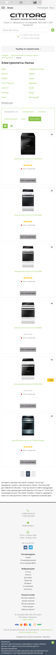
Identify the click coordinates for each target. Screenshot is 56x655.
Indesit (32, 73)
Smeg (31, 92)
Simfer (32, 87)
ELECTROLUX (7, 83)
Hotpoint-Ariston (36, 69)
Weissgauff (34, 97)
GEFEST (4, 87)
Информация (28, 568)
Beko (3, 69)
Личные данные (28, 603)
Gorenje (5, 92)
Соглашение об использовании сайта (35, 631)
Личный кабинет (28, 598)
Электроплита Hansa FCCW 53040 (28, 215)
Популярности (28, 111)
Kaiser (32, 78)
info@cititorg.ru (28, 525)
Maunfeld (33, 83)
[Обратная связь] (21, 2)
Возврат (28, 583)
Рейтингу (42, 111)
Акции (28, 557)
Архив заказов (28, 601)
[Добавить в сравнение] (52, 134)
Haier (3, 97)
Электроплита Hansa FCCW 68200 (28, 328)
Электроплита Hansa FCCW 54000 (28, 271)
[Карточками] (5, 126)
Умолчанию (35, 119)
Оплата (28, 574)
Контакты (28, 589)
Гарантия (28, 580)
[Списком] (11, 126)
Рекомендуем (28, 554)
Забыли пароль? (28, 609)
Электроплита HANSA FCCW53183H (28, 384)
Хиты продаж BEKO (28, 563)
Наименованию (10, 119)
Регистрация (42, 8)
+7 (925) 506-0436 (30, 38)
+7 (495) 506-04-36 (29, 34)
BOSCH (4, 73)
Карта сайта (28, 619)
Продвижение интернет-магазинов (29, 637)
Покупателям (28, 595)
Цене (23, 119)
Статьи (28, 572)
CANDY (4, 78)
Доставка (28, 577)
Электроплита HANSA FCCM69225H (28, 159)
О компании (28, 586)
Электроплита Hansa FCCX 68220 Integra (28, 440)
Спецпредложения (28, 560)
